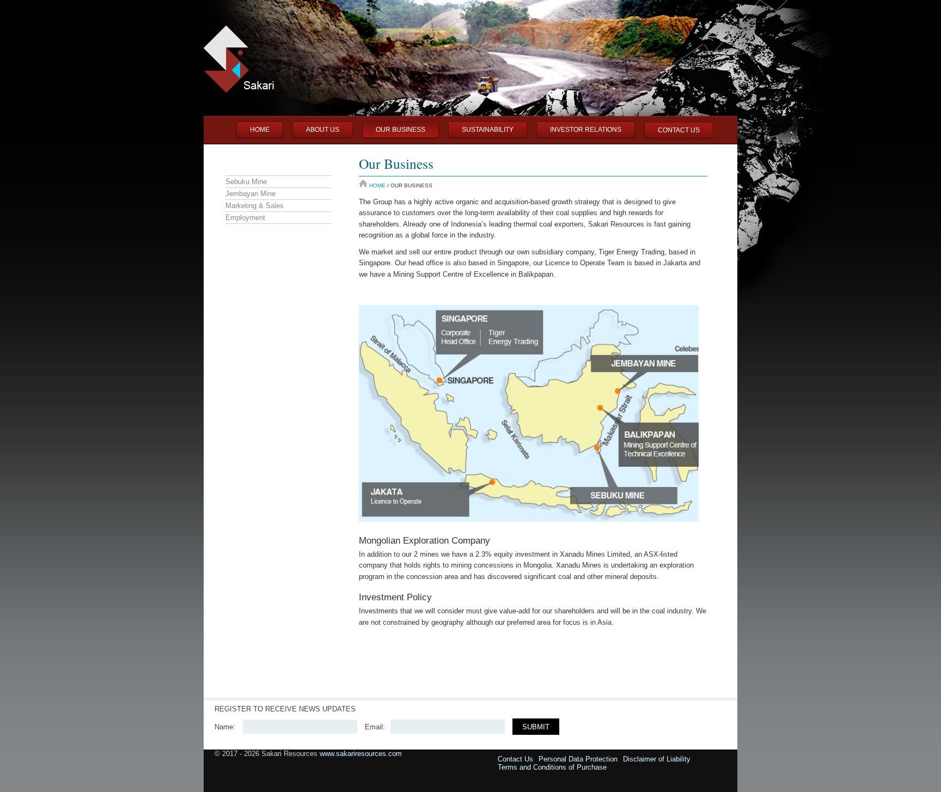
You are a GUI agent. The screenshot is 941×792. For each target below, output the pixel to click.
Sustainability (488, 129)
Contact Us (679, 130)
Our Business (400, 129)
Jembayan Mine (250, 194)
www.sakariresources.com (361, 754)
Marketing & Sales (254, 206)
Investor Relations (585, 129)
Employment (245, 218)
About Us (322, 129)
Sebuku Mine (246, 182)
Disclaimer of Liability (657, 759)
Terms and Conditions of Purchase (552, 767)
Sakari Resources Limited (51, 75)
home (260, 129)
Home (377, 185)
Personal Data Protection (578, 759)
